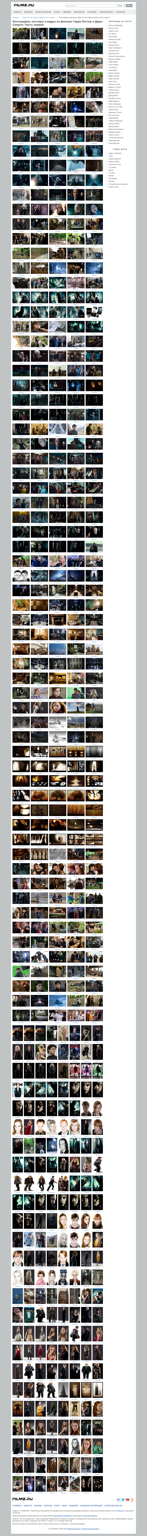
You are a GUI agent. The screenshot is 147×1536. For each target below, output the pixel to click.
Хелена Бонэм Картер (117, 56)
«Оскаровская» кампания (118, 184)
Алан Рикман (113, 65)
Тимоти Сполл (114, 135)
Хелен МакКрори (115, 104)
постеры (112, 173)
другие (111, 170)
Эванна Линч (113, 109)
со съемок (112, 167)
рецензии (28, 12)
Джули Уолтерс (114, 73)
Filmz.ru (120, 1511)
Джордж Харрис (114, 132)
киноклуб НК (79, 12)
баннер (111, 176)
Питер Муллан (114, 143)
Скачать (21, 40)
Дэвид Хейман (114, 123)
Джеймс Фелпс (114, 93)
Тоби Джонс (113, 70)
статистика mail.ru (113, 1505)
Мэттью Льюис (114, 115)
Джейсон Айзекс (115, 59)
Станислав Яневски (116, 138)
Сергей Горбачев (90, 1516)
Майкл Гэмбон (114, 76)
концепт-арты (114, 187)
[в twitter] (123, 1499)
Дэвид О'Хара (114, 45)
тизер (111, 156)
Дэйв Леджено (114, 101)
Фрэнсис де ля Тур (115, 107)
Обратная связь (74, 1529)
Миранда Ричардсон (116, 129)
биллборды (113, 178)
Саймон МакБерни (115, 121)
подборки (73, 1505)
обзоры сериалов (43, 12)
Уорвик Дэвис (114, 118)
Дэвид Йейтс (113, 95)
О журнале (120, 12)
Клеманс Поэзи (114, 84)
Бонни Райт (113, 36)
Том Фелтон (113, 67)
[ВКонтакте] (118, 1499)
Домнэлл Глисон (115, 87)
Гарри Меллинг (114, 140)
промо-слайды (114, 161)
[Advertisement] (121, 223)
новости (18, 12)
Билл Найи (113, 42)
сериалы (48, 1505)
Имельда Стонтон (115, 112)
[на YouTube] (127, 1499)
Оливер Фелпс (114, 90)
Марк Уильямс (114, 79)
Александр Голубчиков (62, 1516)
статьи (57, 12)
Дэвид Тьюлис (114, 53)
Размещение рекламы (90, 1529)
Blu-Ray (111, 181)
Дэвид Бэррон (114, 126)
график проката (106, 12)
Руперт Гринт (113, 28)
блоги (57, 1505)
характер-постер (115, 164)
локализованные (115, 159)
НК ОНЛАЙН (92, 12)
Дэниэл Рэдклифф (115, 25)
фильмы (38, 1505)
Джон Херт (113, 81)
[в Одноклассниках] (132, 1499)
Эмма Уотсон (113, 31)
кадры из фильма (115, 153)
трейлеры (67, 12)
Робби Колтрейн (115, 39)
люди (64, 1505)
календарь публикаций (91, 1505)
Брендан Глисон (115, 98)
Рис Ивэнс (112, 34)
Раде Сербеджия (115, 48)
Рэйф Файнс (113, 62)
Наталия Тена (114, 51)
